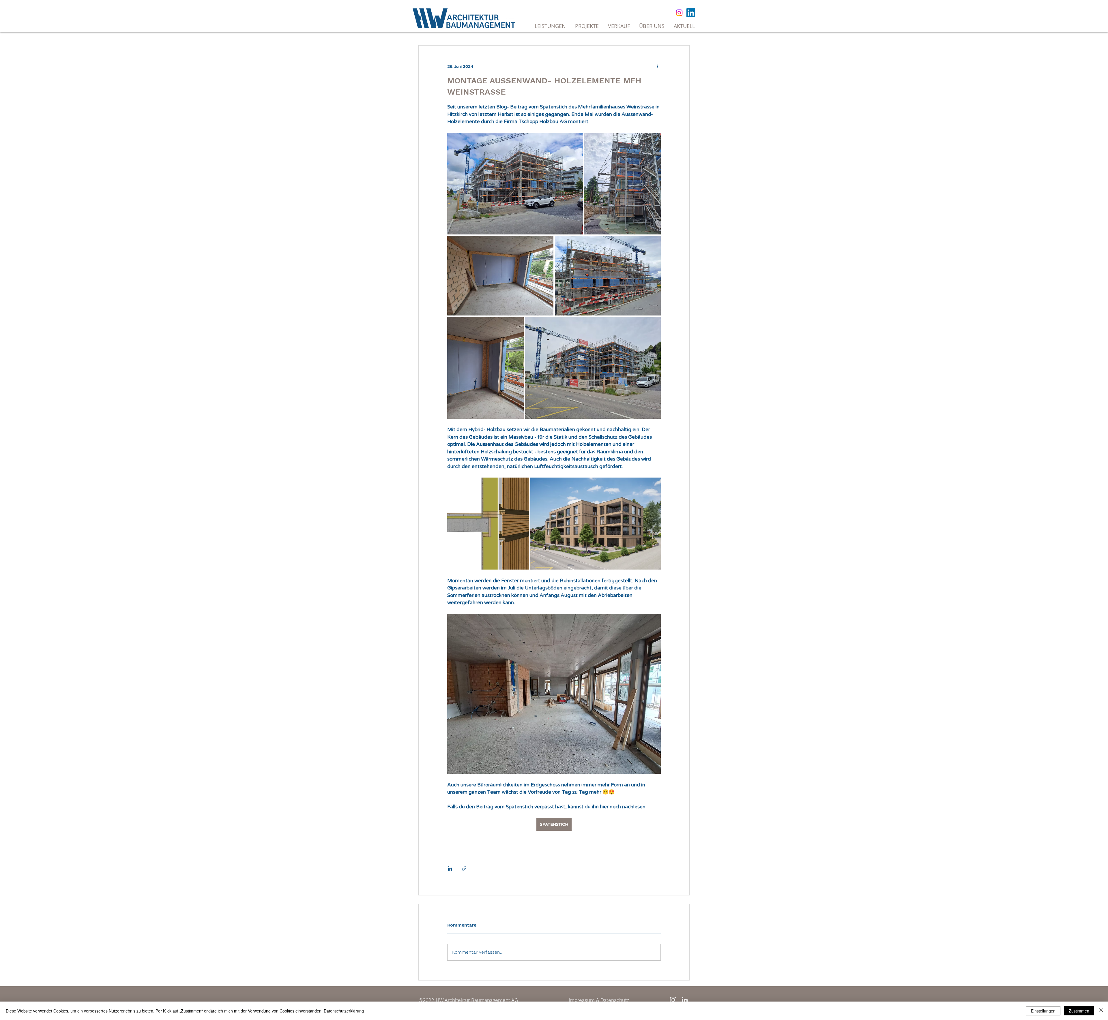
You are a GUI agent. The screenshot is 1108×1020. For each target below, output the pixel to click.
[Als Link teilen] (464, 868)
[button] (619, 26)
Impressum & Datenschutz (599, 1000)
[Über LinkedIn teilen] (450, 868)
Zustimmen (1079, 1011)
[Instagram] (679, 12)
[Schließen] (1101, 1010)
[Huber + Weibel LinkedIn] (684, 999)
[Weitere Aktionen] (657, 66)
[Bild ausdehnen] (515, 183)
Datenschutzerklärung (344, 1011)
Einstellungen (1043, 1011)
